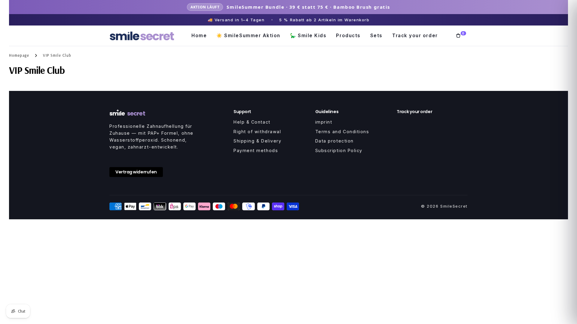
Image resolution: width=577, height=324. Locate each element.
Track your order (415, 35)
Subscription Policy (338, 150)
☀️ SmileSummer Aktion (248, 35)
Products (348, 35)
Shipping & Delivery (257, 140)
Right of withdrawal (257, 131)
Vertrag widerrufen (136, 172)
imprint (323, 121)
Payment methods (256, 150)
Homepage (19, 55)
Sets (376, 35)
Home (199, 35)
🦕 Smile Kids (308, 35)
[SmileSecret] (141, 35)
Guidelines (326, 112)
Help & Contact (252, 121)
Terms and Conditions (342, 131)
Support (242, 112)
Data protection (334, 140)
